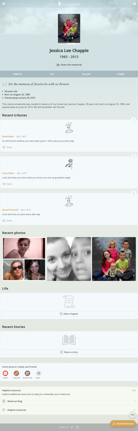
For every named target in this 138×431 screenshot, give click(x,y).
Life (52, 74)
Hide (134, 390)
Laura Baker (8, 173)
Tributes (17, 74)
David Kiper (8, 136)
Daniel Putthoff (10, 209)
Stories (121, 74)
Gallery (86, 74)
